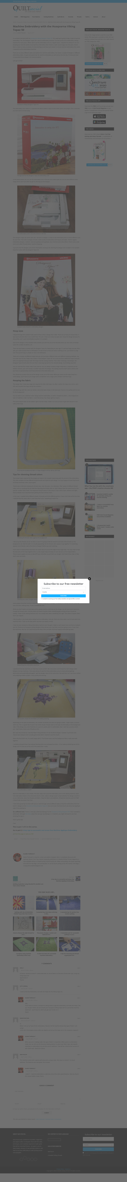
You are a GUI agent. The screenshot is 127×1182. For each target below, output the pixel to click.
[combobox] (63, 592)
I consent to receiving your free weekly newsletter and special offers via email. (61, 598)
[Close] (89, 578)
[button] (84, 592)
